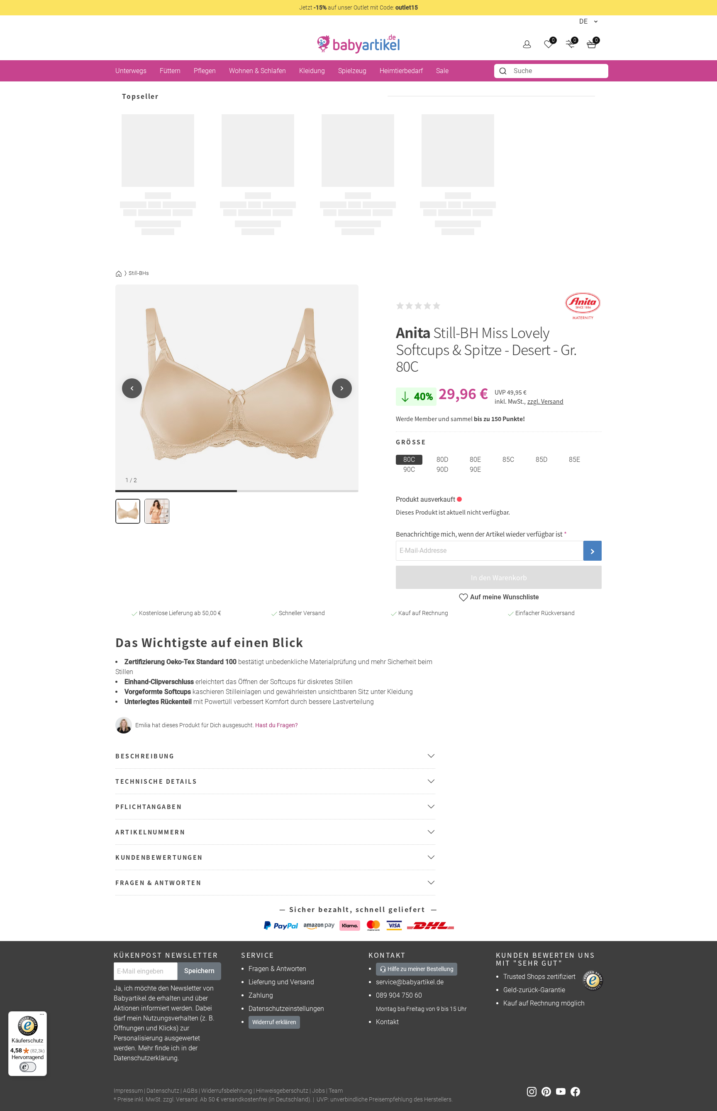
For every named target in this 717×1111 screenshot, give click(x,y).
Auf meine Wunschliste (504, 597)
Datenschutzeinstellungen (286, 1009)
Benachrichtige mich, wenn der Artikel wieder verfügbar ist (479, 534)
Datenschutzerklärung (146, 1058)
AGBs (190, 1090)
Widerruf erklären (274, 1022)
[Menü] (42, 1016)
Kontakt (387, 1022)
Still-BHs (139, 273)
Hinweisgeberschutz (282, 1090)
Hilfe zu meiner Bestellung (420, 969)
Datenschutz (162, 1090)
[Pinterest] (548, 1091)
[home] (358, 44)
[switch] (28, 1067)
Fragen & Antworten (277, 969)
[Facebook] (577, 1091)
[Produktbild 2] (156, 511)
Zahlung (261, 995)
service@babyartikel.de (410, 982)
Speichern (199, 971)
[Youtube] (563, 1091)
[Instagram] (534, 1091)
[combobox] (551, 71)
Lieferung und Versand (281, 982)
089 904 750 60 (399, 995)
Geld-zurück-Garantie (534, 990)
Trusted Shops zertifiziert (539, 977)
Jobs (318, 1090)
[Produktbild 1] (127, 511)
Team (336, 1090)
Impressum (128, 1090)
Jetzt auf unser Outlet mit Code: (358, 7)
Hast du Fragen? (276, 725)
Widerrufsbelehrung (226, 1090)
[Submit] (504, 71)
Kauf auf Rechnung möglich (544, 1003)
